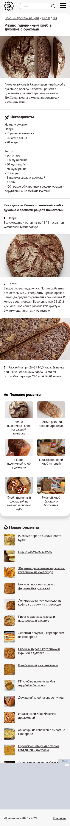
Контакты (59, 818)
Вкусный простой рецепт (22, 18)
